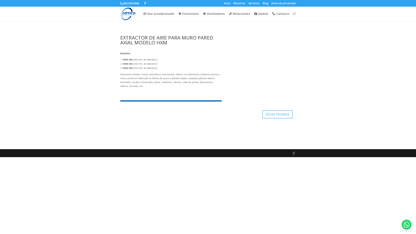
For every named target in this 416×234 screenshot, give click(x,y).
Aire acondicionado (160, 14)
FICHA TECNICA (277, 114)
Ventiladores (215, 14)
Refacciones (241, 14)
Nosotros (239, 3)
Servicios (254, 3)
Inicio (227, 3)
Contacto (282, 14)
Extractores (190, 14)
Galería (262, 14)
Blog (265, 3)
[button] (406, 224)
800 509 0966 (131, 3)
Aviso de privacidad (283, 3)
